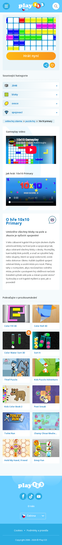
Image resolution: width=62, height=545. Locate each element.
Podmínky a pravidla (37, 530)
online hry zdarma (13, 121)
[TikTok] (30, 496)
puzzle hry (30, 121)
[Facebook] (23, 496)
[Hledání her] (55, 6)
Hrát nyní (31, 56)
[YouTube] (38, 496)
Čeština (31, 515)
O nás (31, 506)
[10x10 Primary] (31, 33)
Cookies (18, 530)
